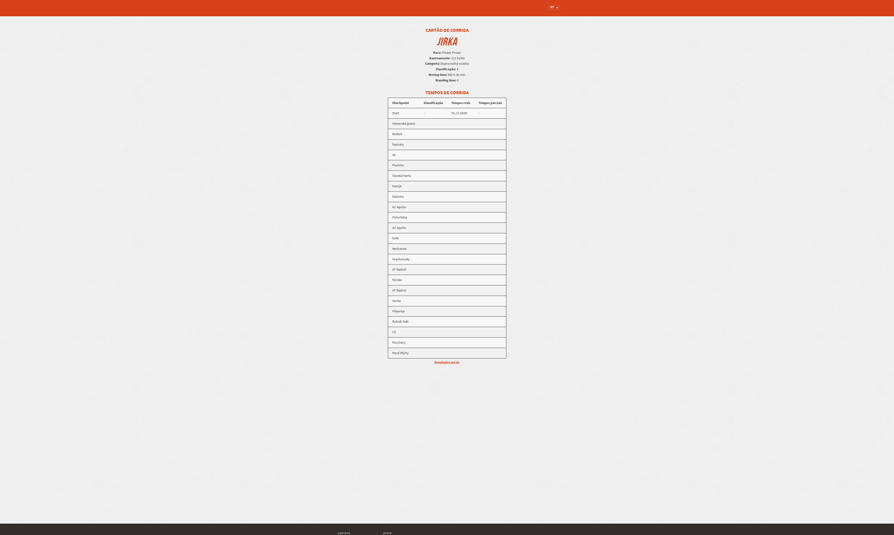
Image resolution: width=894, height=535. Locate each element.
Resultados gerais (447, 362)
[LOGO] (355, 6)
